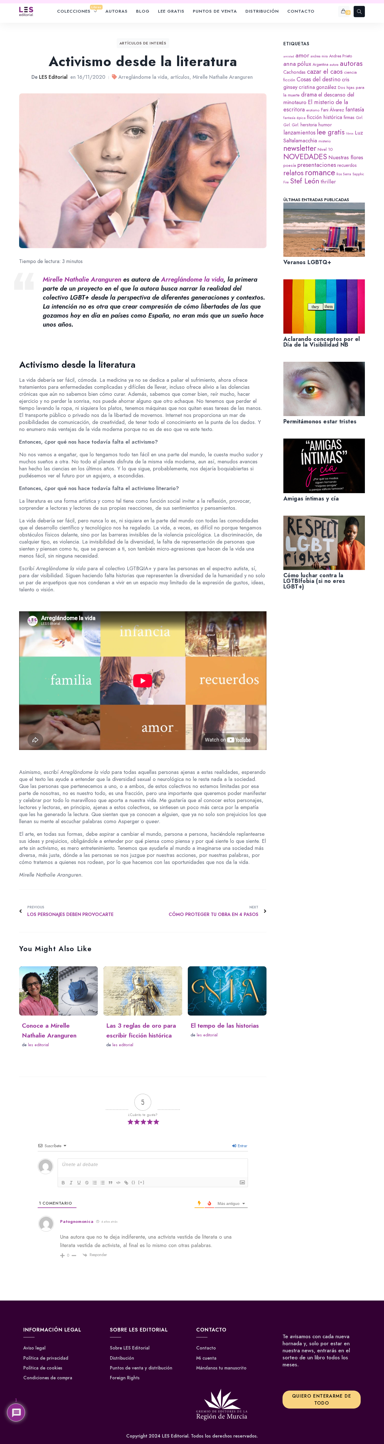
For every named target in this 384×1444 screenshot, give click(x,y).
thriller (328, 181)
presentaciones (316, 164)
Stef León (304, 181)
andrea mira (319, 56)
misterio (325, 141)
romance (320, 172)
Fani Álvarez (332, 110)
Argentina (320, 64)
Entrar (242, 1146)
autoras (351, 63)
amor (302, 55)
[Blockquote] (110, 1182)
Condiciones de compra (47, 1378)
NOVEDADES (305, 156)
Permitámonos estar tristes (319, 421)
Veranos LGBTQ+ (307, 262)
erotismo (312, 110)
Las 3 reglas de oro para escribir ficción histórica (141, 1030)
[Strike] (87, 1182)
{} (133, 1182)
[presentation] (324, 230)
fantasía (354, 109)
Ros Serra (343, 174)
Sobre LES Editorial (130, 1348)
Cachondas (294, 72)
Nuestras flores (345, 157)
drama (309, 94)
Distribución (122, 1358)
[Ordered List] (95, 1182)
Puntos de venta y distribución (141, 1368)
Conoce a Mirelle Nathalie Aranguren (49, 1030)
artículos (179, 77)
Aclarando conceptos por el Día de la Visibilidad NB (321, 342)
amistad (288, 56)
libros (349, 133)
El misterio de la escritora (315, 106)
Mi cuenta (206, 1358)
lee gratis (331, 132)
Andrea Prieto (340, 56)
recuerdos (347, 165)
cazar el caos (325, 71)
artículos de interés (142, 43)
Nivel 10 (325, 149)
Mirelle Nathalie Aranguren (223, 77)
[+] (141, 1182)
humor (325, 124)
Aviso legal (34, 1348)
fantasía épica (294, 117)
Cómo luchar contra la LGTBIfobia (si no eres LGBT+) (314, 581)
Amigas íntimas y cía (311, 499)
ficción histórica (324, 117)
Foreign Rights (124, 1378)
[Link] (126, 1182)
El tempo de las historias (225, 1025)
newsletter (299, 148)
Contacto (206, 1348)
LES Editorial (53, 77)
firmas (349, 117)
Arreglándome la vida (142, 77)
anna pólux (297, 63)
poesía (289, 165)
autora (334, 64)
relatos (293, 173)
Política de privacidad (45, 1358)
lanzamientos (299, 132)
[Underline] (79, 1182)
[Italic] (71, 1182)
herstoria (309, 125)
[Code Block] (118, 1182)
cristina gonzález (317, 87)
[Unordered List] (103, 1182)
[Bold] (63, 1182)
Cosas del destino (318, 79)
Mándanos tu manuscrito (221, 1368)
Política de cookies (42, 1368)
